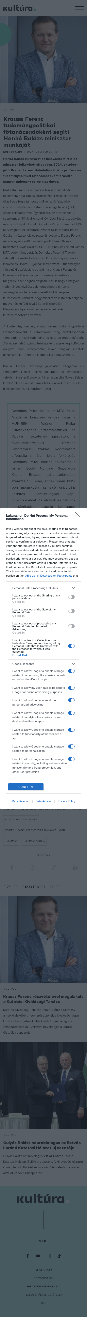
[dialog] (43, 658)
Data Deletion (20, 801)
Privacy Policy (66, 801)
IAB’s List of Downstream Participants (48, 575)
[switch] (71, 597)
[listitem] (43, 588)
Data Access (43, 801)
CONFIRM (25, 786)
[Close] (79, 516)
